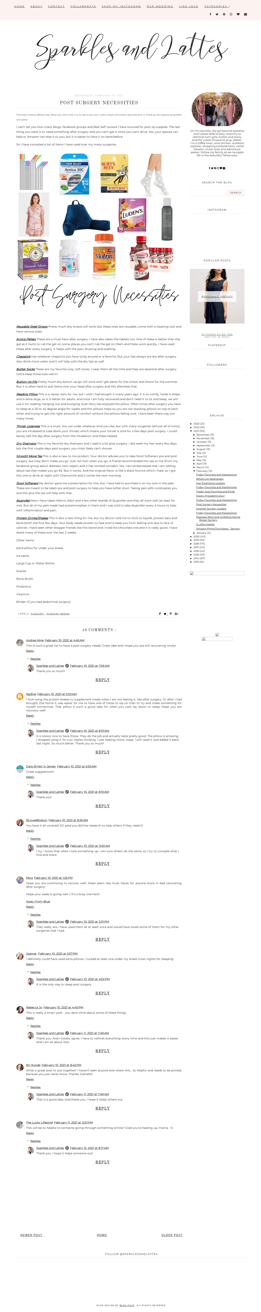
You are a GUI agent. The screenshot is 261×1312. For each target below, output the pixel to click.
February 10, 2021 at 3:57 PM (57, 953)
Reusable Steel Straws (32, 326)
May (199, 460)
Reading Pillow (27, 394)
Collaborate (83, 6)
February (202, 470)
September (204, 445)
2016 (196, 551)
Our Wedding (160, 6)
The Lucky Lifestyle (39, 1122)
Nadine (31, 694)
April (200, 463)
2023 (197, 423)
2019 (196, 540)
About (36, 6)
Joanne (31, 953)
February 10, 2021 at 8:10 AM (89, 731)
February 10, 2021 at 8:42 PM (61, 1065)
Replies (35, 659)
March (201, 467)
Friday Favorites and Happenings (216, 474)
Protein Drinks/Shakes (32, 518)
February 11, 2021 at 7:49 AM (89, 1033)
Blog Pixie (127, 1305)
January (202, 532)
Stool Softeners (27, 483)
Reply (30, 651)
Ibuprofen (23, 500)
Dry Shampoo (26, 443)
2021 (196, 431)
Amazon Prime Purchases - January (218, 528)
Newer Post (31, 1235)
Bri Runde (33, 1065)
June (200, 456)
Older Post (172, 1235)
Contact (56, 6)
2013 (196, 561)
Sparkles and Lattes (50, 666)
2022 (197, 427)
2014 (197, 558)
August (201, 449)
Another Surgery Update (211, 508)
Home (19, 6)
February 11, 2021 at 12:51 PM (73, 1122)
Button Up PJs (26, 382)
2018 (197, 543)
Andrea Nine (35, 640)
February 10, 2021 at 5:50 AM (76, 766)
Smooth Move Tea (29, 456)
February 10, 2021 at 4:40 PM (63, 1007)
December (203, 434)
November (203, 438)
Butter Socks (25, 369)
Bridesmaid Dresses (217, 296)
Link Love (188, 6)
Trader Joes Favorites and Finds (215, 491)
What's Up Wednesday (210, 478)
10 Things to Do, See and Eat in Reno (217, 335)
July (199, 452)
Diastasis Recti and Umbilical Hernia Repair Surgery (218, 518)
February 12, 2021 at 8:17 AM (89, 1148)
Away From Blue (38, 901)
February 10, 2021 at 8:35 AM (68, 820)
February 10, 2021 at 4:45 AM (64, 640)
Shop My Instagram (121, 6)
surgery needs (58, 613)
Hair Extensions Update (210, 483)
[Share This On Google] (176, 614)
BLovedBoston (36, 820)
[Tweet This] (166, 614)
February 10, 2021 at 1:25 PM (53, 878)
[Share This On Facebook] (160, 614)
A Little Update (205, 524)
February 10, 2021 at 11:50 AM (90, 846)
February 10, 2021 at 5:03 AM (57, 694)
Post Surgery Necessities (211, 504)
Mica (29, 878)
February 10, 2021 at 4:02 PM (90, 979)
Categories (217, 6)
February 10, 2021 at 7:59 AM (89, 666)
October (202, 441)
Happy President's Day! (210, 495)
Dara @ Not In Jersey (41, 766)
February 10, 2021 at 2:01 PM (89, 921)
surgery (38, 613)
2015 (196, 554)
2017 (196, 547)
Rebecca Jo (34, 1007)
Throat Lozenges (28, 426)
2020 (197, 536)
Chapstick (23, 356)
